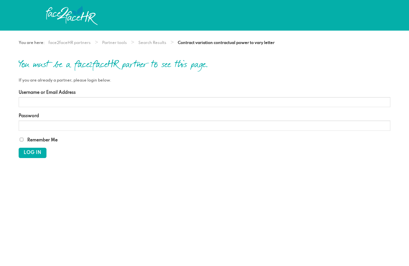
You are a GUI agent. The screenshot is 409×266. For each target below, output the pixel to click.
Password (29, 116)
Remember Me (42, 140)
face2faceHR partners (69, 43)
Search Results (152, 43)
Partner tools (114, 43)
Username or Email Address (47, 92)
